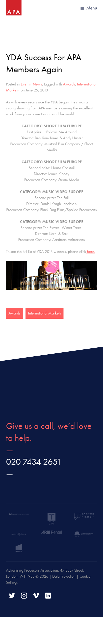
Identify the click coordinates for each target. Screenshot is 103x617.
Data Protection (64, 576)
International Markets (44, 313)
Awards (69, 84)
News (37, 84)
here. (90, 251)
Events (26, 84)
